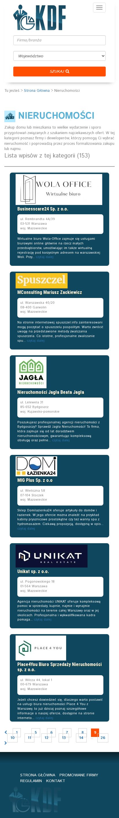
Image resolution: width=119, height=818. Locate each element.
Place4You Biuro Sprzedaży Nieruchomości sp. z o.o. (59, 667)
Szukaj (58, 71)
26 (103, 738)
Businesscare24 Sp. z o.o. (42, 209)
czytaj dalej (44, 257)
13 (64, 738)
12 (46, 738)
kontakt (55, 781)
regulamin (31, 781)
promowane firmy (79, 775)
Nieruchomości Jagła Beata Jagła (50, 392)
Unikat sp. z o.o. (33, 571)
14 (81, 738)
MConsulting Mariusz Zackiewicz (49, 292)
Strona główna (37, 775)
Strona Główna (37, 91)
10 (12, 738)
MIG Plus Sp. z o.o (35, 480)
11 (29, 738)
